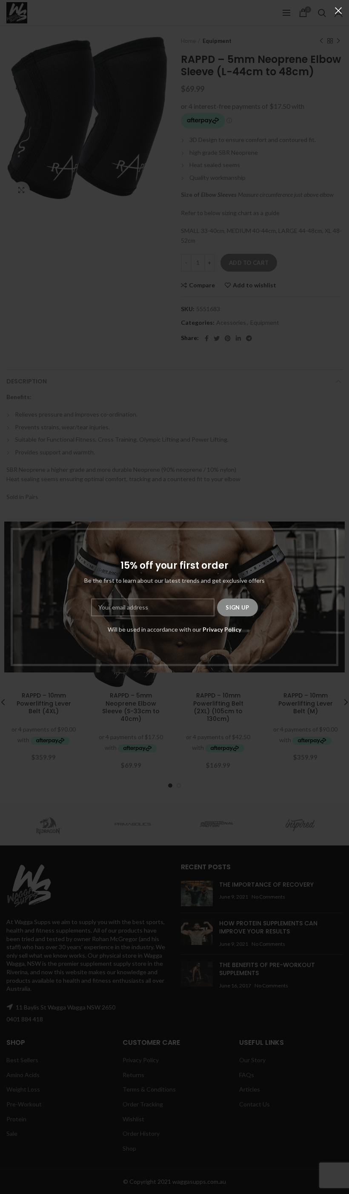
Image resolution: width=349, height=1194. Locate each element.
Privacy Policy (222, 629)
